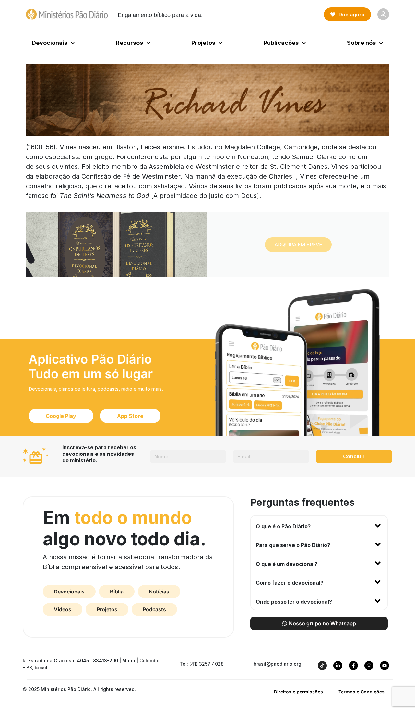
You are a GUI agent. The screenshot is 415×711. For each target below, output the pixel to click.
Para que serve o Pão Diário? (293, 545)
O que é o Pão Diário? (283, 526)
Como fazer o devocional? (289, 583)
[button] (319, 525)
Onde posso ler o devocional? (294, 601)
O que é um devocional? (286, 564)
